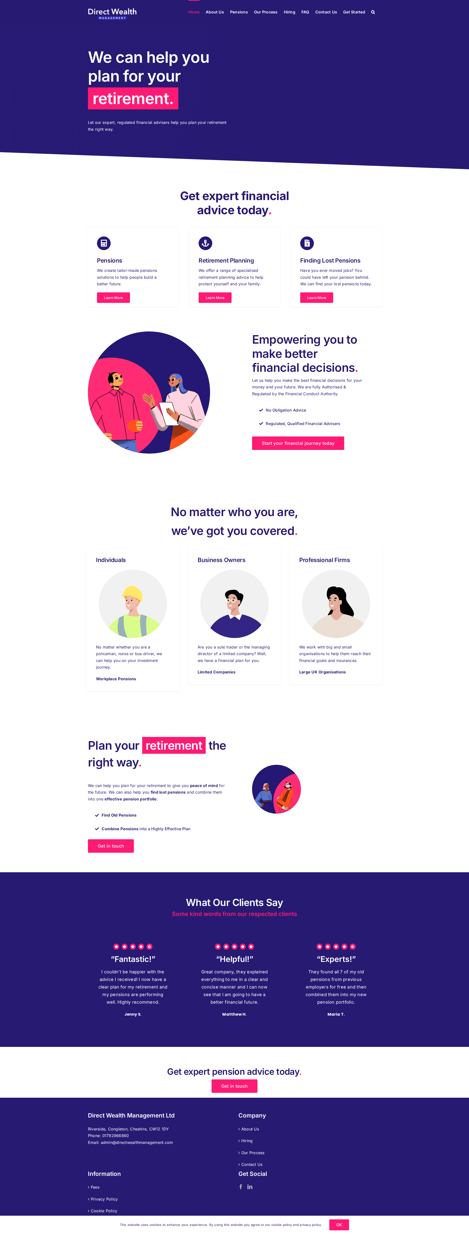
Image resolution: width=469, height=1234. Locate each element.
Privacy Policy (104, 1199)
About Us (250, 1129)
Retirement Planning (226, 260)
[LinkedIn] (249, 1186)
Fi (302, 260)
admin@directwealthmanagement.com (137, 1142)
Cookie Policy (104, 1210)
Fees (95, 1187)
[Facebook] (240, 1186)
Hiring (247, 1140)
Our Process (253, 1152)
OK (339, 1224)
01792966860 (115, 1135)
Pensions (109, 260)
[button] (373, 11)
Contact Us (251, 1164)
